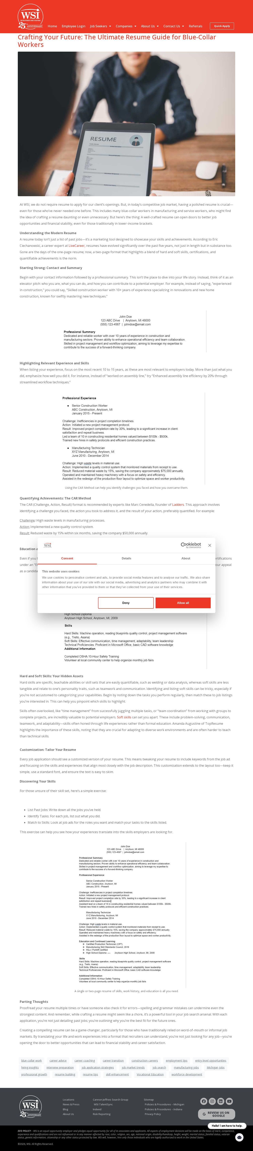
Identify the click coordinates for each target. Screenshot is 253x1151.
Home (52, 26)
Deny (125, 602)
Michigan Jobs (216, 1067)
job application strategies (98, 1067)
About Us (148, 26)
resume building (65, 1074)
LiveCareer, (77, 245)
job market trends (133, 1067)
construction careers (145, 1060)
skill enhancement (117, 1074)
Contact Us (171, 26)
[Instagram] (212, 1101)
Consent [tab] (67, 558)
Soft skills (124, 717)
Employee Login (73, 26)
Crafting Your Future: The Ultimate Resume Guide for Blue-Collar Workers (117, 41)
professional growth (34, 1074)
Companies (124, 26)
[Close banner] (209, 545)
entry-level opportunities (210, 1060)
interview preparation (60, 1067)
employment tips (176, 1060)
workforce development (187, 1074)
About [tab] (185, 558)
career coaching (85, 1060)
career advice (58, 1060)
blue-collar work (31, 1060)
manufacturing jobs (186, 1067)
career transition (113, 1060)
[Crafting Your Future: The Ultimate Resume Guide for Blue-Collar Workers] (126, 123)
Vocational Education (150, 1074)
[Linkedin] (220, 1101)
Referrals (195, 26)
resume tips (90, 1074)
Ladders (178, 504)
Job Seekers (98, 26)
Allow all (183, 602)
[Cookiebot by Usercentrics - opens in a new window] (183, 545)
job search (159, 1067)
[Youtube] (229, 1101)
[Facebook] (203, 1101)
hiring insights (30, 1067)
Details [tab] (126, 558)
